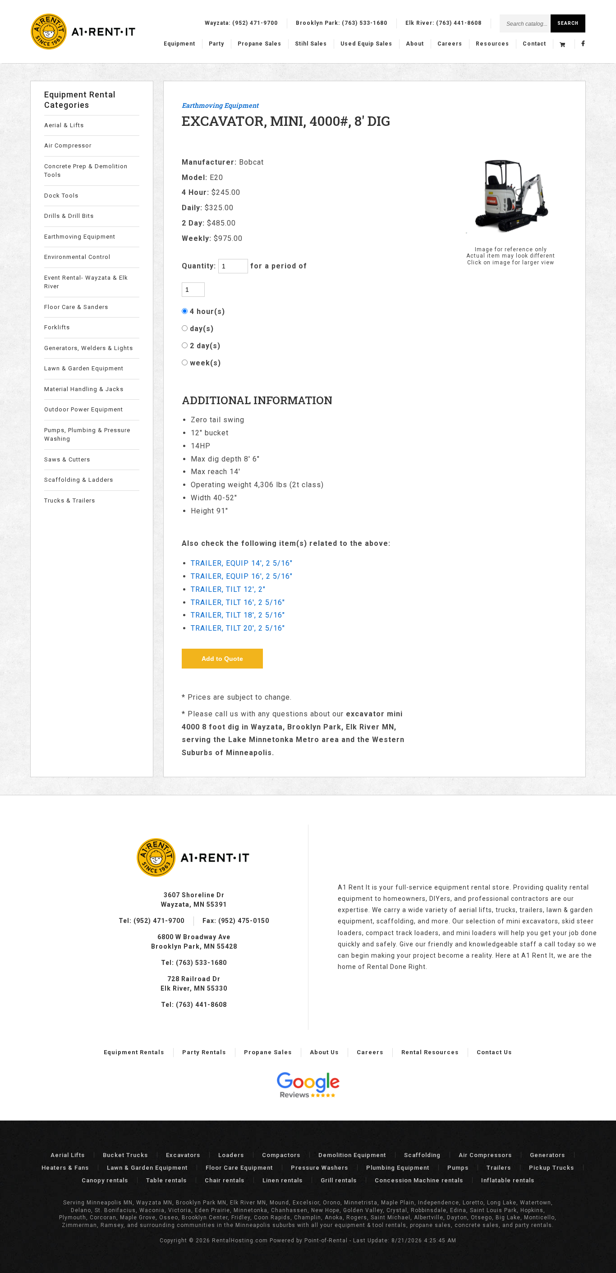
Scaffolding (422, 1155)
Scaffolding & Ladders (78, 479)
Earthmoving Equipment (79, 236)
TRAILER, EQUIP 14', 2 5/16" (242, 563)
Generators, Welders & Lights (88, 348)
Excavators (183, 1155)
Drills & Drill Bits (69, 215)
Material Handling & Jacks (84, 389)
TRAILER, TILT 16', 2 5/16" (238, 602)
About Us (324, 1052)
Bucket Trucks (125, 1155)
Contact (534, 44)
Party (216, 44)
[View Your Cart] (564, 44)
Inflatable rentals (507, 1180)
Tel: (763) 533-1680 (194, 962)
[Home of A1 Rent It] (194, 874)
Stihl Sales (311, 44)
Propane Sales (259, 44)
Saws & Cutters (67, 459)
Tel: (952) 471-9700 (151, 920)
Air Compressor (68, 145)
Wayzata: (241, 23)
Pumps (458, 1167)
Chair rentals (224, 1180)
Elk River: (443, 23)
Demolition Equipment (352, 1155)
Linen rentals (282, 1180)
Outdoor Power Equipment (83, 409)
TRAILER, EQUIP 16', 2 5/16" (242, 576)
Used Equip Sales (366, 44)
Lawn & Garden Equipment (84, 368)
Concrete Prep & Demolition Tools (86, 171)
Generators (547, 1155)
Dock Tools (61, 195)
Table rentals (166, 1180)
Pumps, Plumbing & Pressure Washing (87, 435)
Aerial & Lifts (64, 125)
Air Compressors (485, 1155)
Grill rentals (339, 1180)
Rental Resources (430, 1052)
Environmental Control (77, 257)
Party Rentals (204, 1052)
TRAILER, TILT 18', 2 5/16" (238, 615)
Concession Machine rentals (419, 1180)
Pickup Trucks (551, 1167)
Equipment (179, 44)
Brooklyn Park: (341, 23)
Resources (492, 44)
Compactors (281, 1155)
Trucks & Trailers (69, 500)
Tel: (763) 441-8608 (194, 1004)
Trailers (499, 1167)
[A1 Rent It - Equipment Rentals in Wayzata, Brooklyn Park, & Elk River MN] (84, 48)
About (415, 44)
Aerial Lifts (68, 1155)
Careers (449, 44)
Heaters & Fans (65, 1167)
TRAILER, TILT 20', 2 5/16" (238, 628)
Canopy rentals (105, 1180)
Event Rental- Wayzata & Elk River (86, 282)
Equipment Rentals (134, 1052)
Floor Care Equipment (239, 1167)
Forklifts (57, 327)
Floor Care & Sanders (76, 307)
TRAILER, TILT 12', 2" (228, 589)
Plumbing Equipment (397, 1167)
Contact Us (494, 1052)
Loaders (231, 1155)
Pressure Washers (319, 1167)
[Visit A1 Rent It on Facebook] (583, 44)
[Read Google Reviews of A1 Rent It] (308, 1086)
